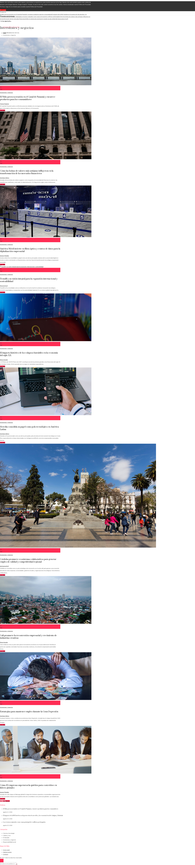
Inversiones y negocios (6, 92)
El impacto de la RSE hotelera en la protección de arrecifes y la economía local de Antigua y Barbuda (33, 815)
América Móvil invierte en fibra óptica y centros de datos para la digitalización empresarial (30, 250)
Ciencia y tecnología (8, 833)
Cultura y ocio (7, 835)
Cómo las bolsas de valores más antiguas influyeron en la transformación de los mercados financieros (26, 172)
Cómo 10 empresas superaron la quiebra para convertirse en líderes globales (28, 786)
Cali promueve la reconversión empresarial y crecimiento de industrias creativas (28, 636)
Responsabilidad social (9, 842)
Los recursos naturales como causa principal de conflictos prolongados (40, 16)
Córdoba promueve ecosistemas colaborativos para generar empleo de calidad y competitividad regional (28, 560)
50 (4, 801)
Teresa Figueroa (4, 104)
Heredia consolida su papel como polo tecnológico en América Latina (29, 428)
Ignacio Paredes (4, 255)
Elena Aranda (4, 360)
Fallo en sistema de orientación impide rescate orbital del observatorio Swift (47, 19)
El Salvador (6, 837)
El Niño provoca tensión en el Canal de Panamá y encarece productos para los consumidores (26, 14)
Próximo (7, 801)
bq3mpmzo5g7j (4, 566)
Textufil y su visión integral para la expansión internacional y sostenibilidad (28, 280)
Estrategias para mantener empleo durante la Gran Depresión (29, 711)
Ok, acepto (3, 10)
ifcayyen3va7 (4, 286)
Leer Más (2, 110)
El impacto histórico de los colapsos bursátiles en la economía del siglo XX (29, 354)
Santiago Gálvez (4, 178)
